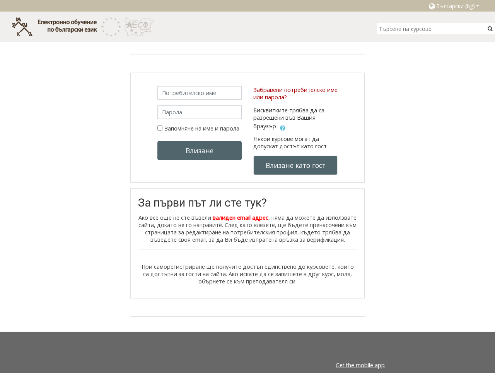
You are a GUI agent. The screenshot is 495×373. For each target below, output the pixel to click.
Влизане (199, 150)
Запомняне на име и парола (201, 128)
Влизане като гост (296, 165)
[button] (454, 6)
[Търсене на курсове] (490, 28)
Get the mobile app (360, 365)
